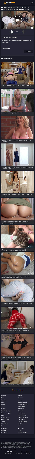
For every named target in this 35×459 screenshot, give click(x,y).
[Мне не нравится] (23, 32)
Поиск (32, 2)
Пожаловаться (7, 453)
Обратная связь (24, 452)
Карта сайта (19, 453)
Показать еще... (17, 390)
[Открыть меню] (2, 2)
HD (10, 37)
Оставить (28, 51)
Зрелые (14, 37)
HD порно (28, 453)
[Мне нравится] (11, 32)
